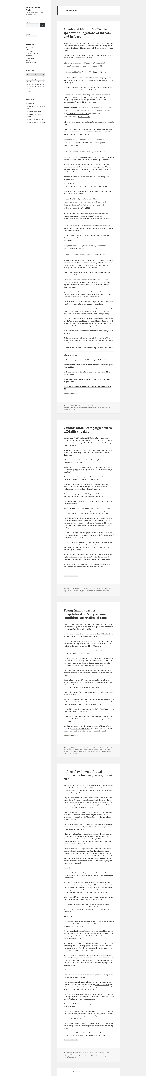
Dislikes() (74, 393)
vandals (86, 592)
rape (82, 751)
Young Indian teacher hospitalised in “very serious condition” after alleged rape (85, 614)
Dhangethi (76, 749)
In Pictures (29, 55)
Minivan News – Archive (34, 8)
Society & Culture (31, 62)
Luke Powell (81, 748)
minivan (66, 751)
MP (82, 592)
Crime (28, 49)
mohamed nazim (96, 407)
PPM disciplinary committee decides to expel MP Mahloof (85, 360)
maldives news (86, 407)
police (79, 751)
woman (109, 751)
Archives (28, 34)
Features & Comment (32, 53)
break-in (105, 406)
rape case (87, 751)
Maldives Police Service (93, 1054)
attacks (103, 1052)
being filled (95, 542)
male (70, 592)
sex (92, 751)
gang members (71, 407)
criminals (86, 590)
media (108, 749)
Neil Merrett (78, 1052)
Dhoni (65, 1054)
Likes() (66, 393)
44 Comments (74, 753)
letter (99, 518)
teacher (104, 751)
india (85, 749)
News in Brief (30, 59)
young (65, 753)
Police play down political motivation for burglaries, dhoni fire (88, 775)
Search (28, 22)
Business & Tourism (31, 48)
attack (110, 748)
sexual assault (97, 751)
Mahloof (79, 407)
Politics (28, 60)
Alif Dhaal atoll (104, 748)
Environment (30, 51)
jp (70, 1054)
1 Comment (74, 409)
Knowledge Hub (30, 103)
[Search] (42, 25)
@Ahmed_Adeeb (83, 142)
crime (70, 749)
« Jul (29, 91)
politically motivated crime (71, 1056)
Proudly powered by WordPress (73, 1072)
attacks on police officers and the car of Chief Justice (96, 997)
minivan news (77, 592)
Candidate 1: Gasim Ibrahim (34, 111)
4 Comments (72, 1057)
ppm (103, 407)
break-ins (100, 834)
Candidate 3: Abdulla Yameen (34, 119)
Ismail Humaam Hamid (82, 406)
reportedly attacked (102, 984)
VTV (65, 1057)
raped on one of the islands (80, 729)
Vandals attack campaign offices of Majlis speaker (88, 429)
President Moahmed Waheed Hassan (90, 1056)
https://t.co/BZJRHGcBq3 (73, 145)
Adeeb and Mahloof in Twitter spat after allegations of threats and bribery (87, 33)
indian (89, 749)
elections (93, 590)
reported (75, 692)
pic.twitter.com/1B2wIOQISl (74, 248)
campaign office (78, 590)
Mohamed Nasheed (106, 1054)
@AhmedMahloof (70, 107)
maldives (66, 592)
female (81, 749)
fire (69, 1054)
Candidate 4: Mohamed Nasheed (35, 122)
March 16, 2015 (84, 208)
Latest (28, 57)
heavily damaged (105, 1023)
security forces (105, 1056)
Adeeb (100, 406)
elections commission (103, 590)
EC (90, 590)
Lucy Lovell (79, 588)
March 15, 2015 (100, 72)
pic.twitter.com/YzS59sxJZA (78, 113)
